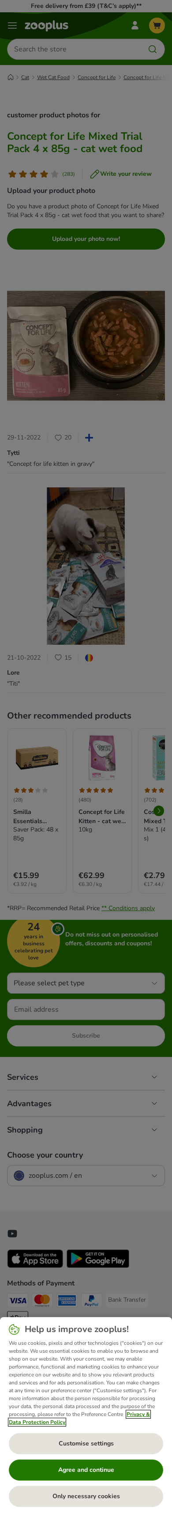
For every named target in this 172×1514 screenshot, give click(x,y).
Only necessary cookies (86, 1496)
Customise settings (86, 1443)
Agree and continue (86, 1470)
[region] (86, 1415)
